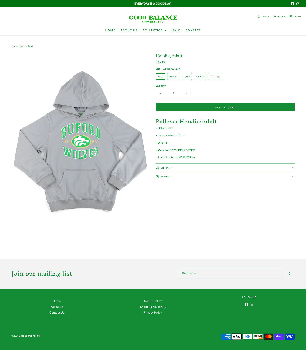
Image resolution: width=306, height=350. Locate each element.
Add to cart (225, 107)
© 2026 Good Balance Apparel (25, 335)
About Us (129, 30)
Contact (193, 30)
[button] (225, 168)
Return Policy (153, 301)
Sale (176, 30)
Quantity (161, 85)
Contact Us (56, 312)
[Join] (290, 273)
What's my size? (171, 68)
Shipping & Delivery (153, 306)
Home (110, 30)
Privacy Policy (153, 312)
